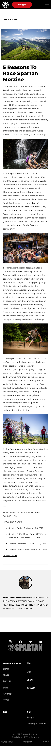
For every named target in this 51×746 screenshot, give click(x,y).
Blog (30, 680)
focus (13, 19)
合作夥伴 (31, 717)
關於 (5, 712)
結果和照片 (8, 693)
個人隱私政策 (7, 741)
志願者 (6, 687)
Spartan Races (12, 663)
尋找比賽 (31, 688)
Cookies (46, 741)
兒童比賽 (7, 681)
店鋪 (29, 671)
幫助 (29, 712)
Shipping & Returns (36, 723)
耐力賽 (6, 675)
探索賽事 (22, 4)
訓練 (29, 663)
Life (5, 19)
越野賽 (6, 669)
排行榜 (6, 699)
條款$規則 (27, 741)
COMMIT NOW (10, 555)
